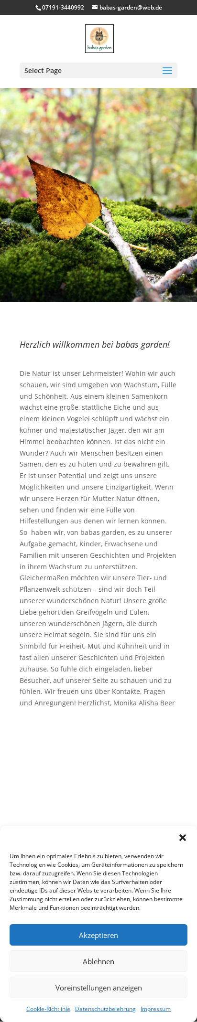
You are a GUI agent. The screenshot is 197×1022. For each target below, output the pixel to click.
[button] (182, 837)
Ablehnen (98, 961)
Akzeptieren (98, 935)
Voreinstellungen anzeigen (98, 987)
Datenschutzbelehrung (105, 1009)
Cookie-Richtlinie (48, 1009)
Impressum (156, 1009)
